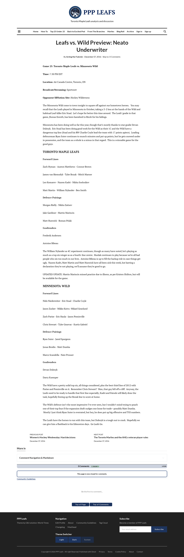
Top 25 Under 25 (57, 31)
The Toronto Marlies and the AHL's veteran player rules (121, 437)
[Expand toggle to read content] (163, 457)
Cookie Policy (120, 552)
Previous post (36, 434)
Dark (74, 540)
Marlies (110, 31)
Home (35, 31)
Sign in (139, 31)
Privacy (102, 552)
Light (61, 540)
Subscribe (159, 529)
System (87, 540)
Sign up (148, 31)
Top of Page (80, 504)
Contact (140, 552)
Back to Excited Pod (76, 31)
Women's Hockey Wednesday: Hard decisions (52, 437)
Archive (130, 31)
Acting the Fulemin (73, 57)
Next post (98, 434)
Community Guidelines (86, 523)
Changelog (60, 527)
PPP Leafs (99, 12)
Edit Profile (60, 523)
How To (44, 31)
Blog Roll (120, 31)
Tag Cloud (103, 523)
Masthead (72, 527)
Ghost (93, 552)
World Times (43, 523)
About (70, 523)
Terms (110, 552)
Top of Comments (101, 504)
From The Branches (96, 31)
